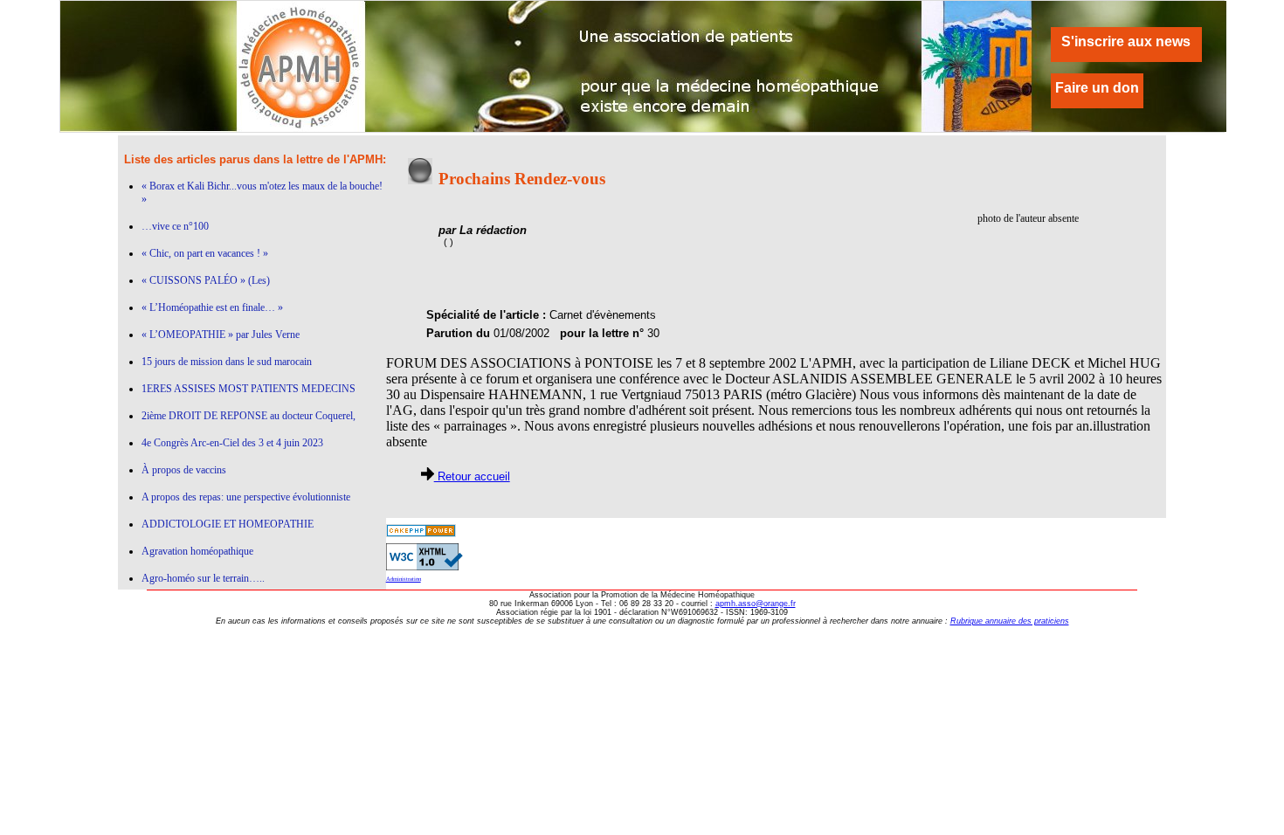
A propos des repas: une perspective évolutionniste (246, 497)
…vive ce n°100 (175, 226)
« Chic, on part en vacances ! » (205, 253)
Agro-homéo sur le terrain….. (203, 578)
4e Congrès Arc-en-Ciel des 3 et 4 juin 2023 (232, 443)
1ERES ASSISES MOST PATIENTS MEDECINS (249, 389)
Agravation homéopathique (197, 551)
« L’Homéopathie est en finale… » (212, 307)
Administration (403, 579)
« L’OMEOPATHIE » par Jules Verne (221, 334)
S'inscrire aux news (1126, 41)
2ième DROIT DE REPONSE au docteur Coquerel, (249, 416)
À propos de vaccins (184, 470)
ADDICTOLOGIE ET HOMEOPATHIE (228, 524)
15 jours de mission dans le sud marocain (227, 361)
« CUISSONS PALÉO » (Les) (206, 280)
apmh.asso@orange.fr (755, 603)
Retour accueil (472, 476)
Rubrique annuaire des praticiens (1009, 621)
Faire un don (1097, 87)
